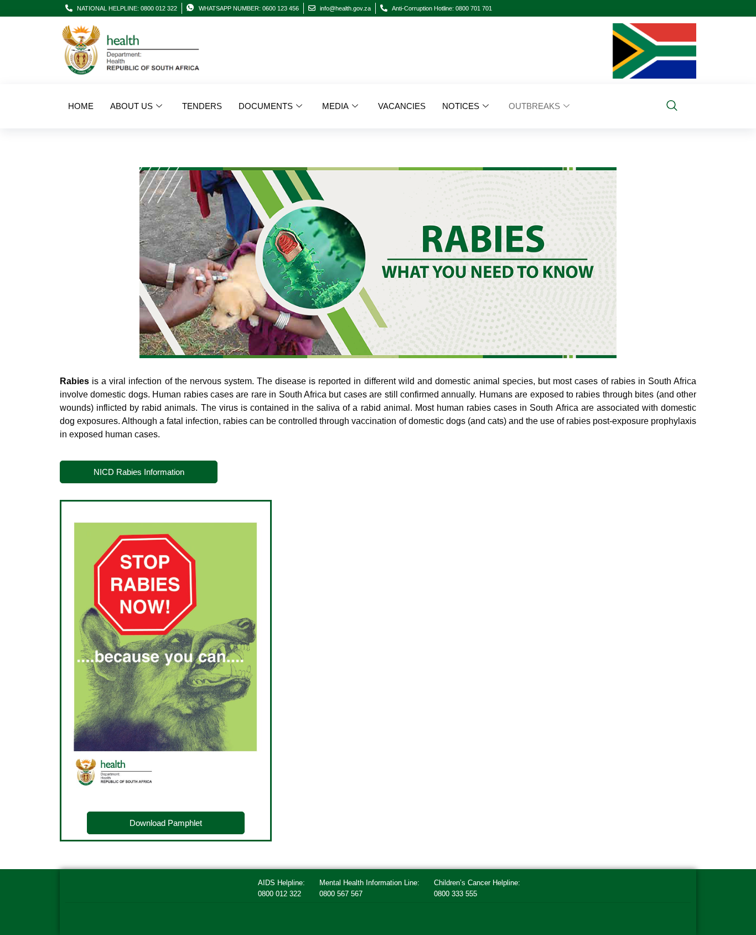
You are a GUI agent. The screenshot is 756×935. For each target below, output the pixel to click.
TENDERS (202, 106)
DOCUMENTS (266, 106)
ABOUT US (131, 106)
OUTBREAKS (534, 106)
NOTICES (460, 106)
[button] (672, 106)
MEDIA (335, 106)
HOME (81, 106)
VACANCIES (402, 106)
